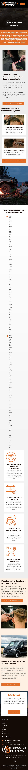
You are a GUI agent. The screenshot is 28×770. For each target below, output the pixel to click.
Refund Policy (5, 733)
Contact (4, 731)
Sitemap (15, 767)
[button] (18, 4)
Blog (3, 727)
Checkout (4, 729)
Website (20, 767)
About (3, 723)
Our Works (4, 725)
